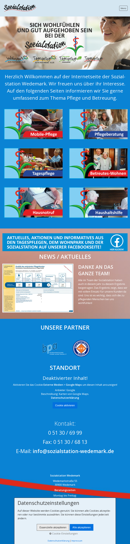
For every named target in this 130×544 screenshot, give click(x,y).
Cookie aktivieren (65, 405)
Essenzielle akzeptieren (52, 527)
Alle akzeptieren (81, 527)
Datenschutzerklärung (65, 397)
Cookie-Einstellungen (65, 533)
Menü (123, 8)
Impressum (77, 540)
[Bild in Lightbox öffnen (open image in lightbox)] (37, 288)
